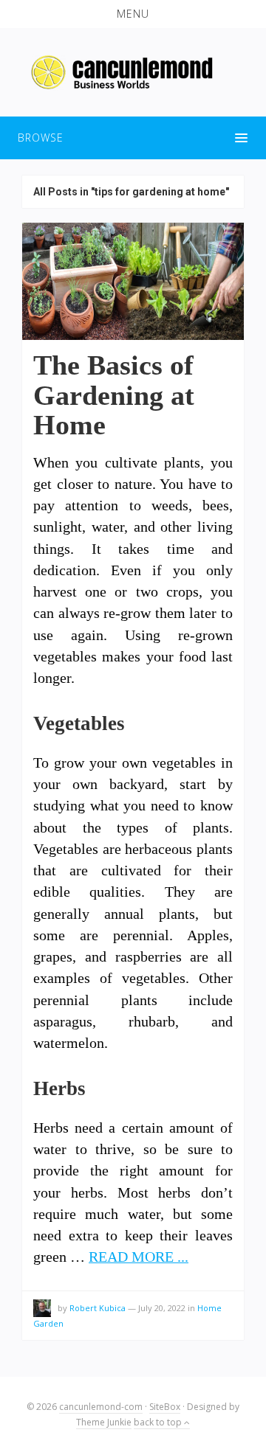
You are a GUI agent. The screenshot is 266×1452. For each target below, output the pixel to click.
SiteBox (164, 1406)
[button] (133, 14)
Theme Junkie (104, 1422)
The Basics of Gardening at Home (113, 395)
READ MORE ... (138, 1257)
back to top (159, 1422)
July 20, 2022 (161, 1307)
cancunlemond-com (101, 1406)
